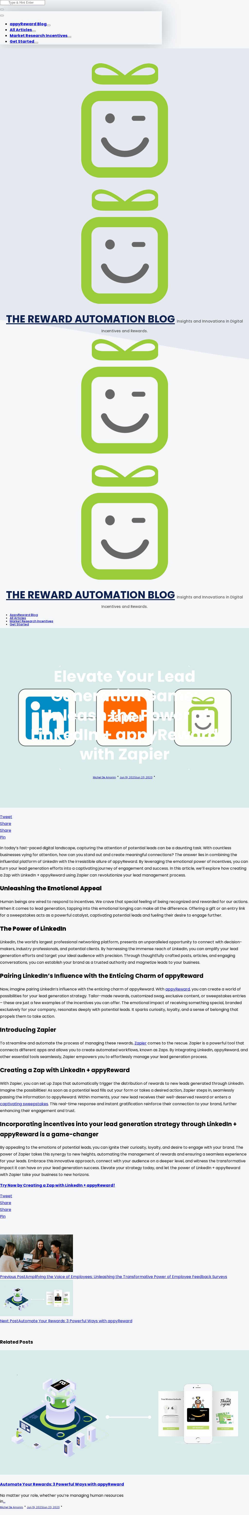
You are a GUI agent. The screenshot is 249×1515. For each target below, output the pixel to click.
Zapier (140, 1043)
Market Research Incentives (38, 35)
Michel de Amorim (104, 777)
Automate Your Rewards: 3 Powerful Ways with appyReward (62, 1484)
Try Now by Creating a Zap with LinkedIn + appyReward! (57, 1185)
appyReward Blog (28, 24)
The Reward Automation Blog (90, 319)
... (4, 1501)
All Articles (21, 30)
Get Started (22, 41)
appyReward (177, 989)
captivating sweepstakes (24, 1104)
